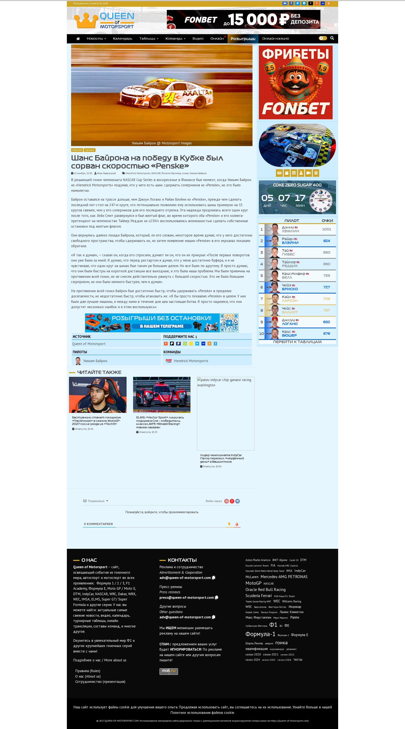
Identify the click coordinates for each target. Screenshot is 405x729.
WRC (249, 607)
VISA (323, 3)
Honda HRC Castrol (287, 565)
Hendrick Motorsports (138, 173)
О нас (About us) (88, 676)
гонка (185, 173)
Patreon (172, 343)
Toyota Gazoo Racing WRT (258, 601)
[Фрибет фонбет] (296, 118)
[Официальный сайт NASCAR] (316, 173)
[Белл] (273, 275)
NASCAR (77, 150)
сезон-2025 (268, 659)
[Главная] (78, 38)
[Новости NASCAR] (279, 173)
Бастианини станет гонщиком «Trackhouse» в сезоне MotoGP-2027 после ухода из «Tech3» (96, 420)
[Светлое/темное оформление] (323, 38)
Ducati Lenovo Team (257, 565)
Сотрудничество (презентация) (100, 681)
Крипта (209, 343)
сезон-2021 (270, 654)
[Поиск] (332, 38)
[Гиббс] (273, 252)
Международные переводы (203, 343)
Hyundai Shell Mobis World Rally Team (265, 570)
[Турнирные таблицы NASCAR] (294, 173)
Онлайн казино (275, 38)
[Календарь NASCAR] (287, 173)
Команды (174, 38)
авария (269, 643)
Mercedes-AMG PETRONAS (284, 576)
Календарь (122, 38)
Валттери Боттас (277, 606)
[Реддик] (273, 264)
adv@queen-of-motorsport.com (185, 577)
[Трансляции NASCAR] (308, 173)
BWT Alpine (280, 560)
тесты (297, 659)
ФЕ (287, 625)
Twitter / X (297, 3)
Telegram (304, 3)
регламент (291, 649)
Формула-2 (283, 635)
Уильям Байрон (198, 173)
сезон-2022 (287, 654)
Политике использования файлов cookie (202, 712)
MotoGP (254, 583)
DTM (303, 560)
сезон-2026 (284, 659)
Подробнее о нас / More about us (99, 660)
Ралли (294, 617)
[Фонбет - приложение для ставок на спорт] (243, 27)
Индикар (295, 606)
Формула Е (299, 634)
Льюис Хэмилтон (292, 612)
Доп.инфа (215, 344)
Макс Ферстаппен (258, 617)
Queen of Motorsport (88, 343)
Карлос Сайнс (252, 612)
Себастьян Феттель (256, 625)
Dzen (310, 3)
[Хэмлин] (273, 229)
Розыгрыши (243, 38)
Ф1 (273, 624)
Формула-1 (261, 634)
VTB (197, 343)
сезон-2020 (253, 654)
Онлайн (217, 38)
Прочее (89, 150)
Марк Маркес (280, 617)
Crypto (329, 3)
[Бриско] (273, 287)
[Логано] (273, 322)
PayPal (178, 344)
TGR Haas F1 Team (284, 596)
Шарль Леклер (254, 643)
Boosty (317, 3)
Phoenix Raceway (171, 173)
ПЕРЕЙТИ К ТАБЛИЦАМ (297, 342)
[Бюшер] (273, 333)
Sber (185, 343)
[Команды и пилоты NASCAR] (301, 173)
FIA (273, 565)
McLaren (252, 577)
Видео (198, 38)
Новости (95, 38)
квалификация (257, 648)
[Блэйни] (273, 241)
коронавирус (277, 649)
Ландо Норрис (269, 612)
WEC (276, 601)
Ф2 (281, 625)
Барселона (260, 606)
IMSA (289, 571)
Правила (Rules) (87, 671)
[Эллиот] (273, 310)
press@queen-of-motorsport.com (186, 597)
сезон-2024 (253, 660)
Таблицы (147, 38)
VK (285, 3)
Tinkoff (191, 343)
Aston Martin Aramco (258, 560)
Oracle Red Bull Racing (266, 589)
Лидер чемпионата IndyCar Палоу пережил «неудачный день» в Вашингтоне (222, 458)
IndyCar (300, 570)
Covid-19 (293, 560)
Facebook (291, 3)
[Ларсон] (273, 299)
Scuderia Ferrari (259, 595)
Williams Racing (291, 601)
